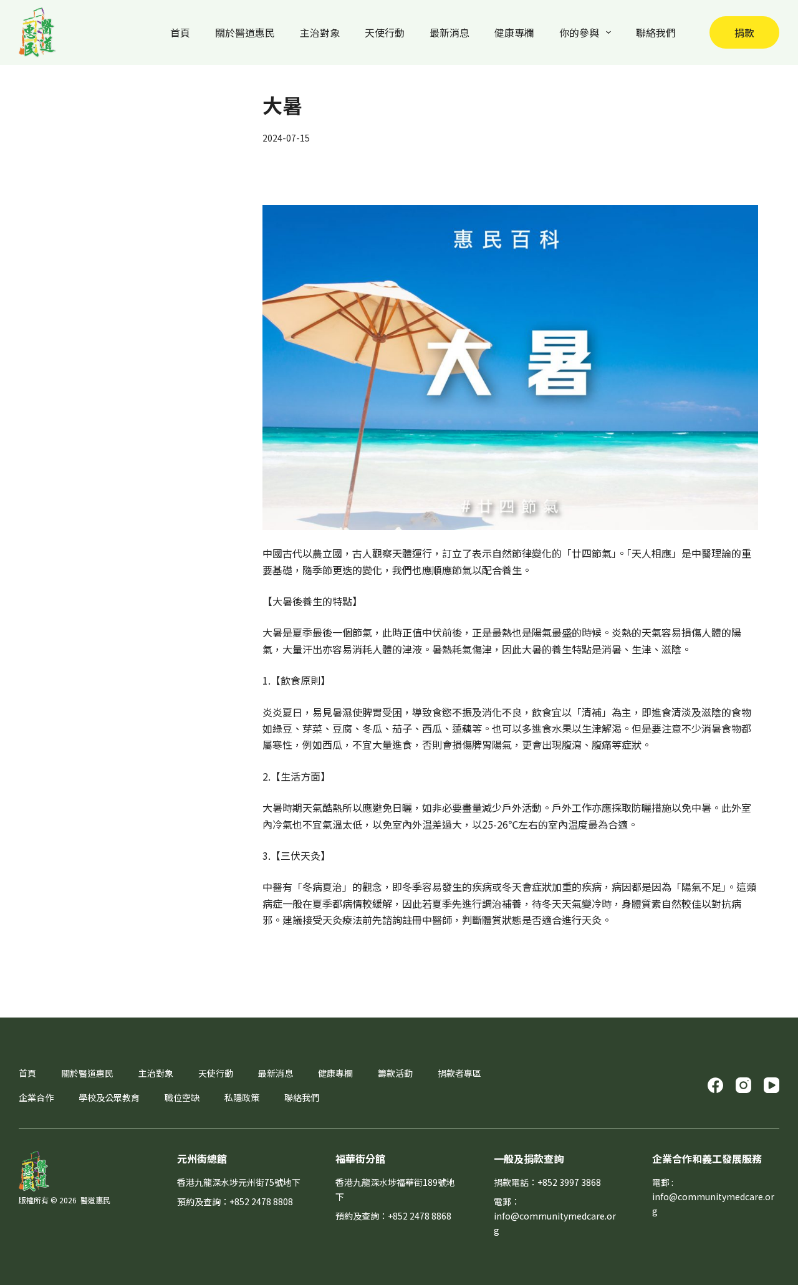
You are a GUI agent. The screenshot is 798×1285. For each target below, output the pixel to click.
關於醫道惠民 (245, 32)
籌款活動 (395, 1073)
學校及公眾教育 (109, 1097)
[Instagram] (743, 1085)
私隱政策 (241, 1097)
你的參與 (579, 32)
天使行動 (385, 32)
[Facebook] (715, 1085)
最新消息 (449, 32)
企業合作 (36, 1097)
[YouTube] (771, 1085)
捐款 (744, 32)
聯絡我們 (656, 32)
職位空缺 (182, 1097)
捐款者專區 (459, 1073)
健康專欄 (514, 32)
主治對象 (320, 32)
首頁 (180, 32)
